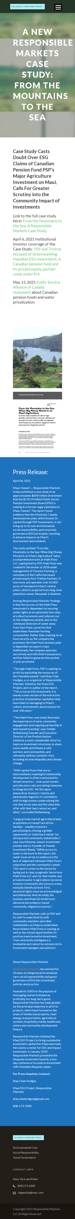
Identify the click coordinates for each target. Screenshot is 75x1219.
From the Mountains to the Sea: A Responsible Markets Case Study (37, 225)
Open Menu (58, 7)
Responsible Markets (26, 969)
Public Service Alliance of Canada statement (36, 287)
